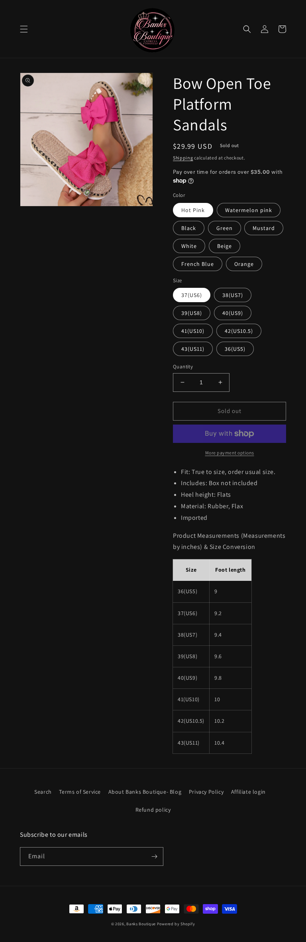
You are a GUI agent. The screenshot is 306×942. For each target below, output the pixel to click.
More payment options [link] (229, 453)
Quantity (183, 366)
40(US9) (232, 313)
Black (188, 228)
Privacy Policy (206, 791)
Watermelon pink (248, 210)
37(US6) (191, 295)
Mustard (264, 228)
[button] (24, 29)
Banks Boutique (141, 923)
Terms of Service (80, 791)
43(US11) (192, 348)
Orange (244, 263)
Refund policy (153, 809)
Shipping (183, 158)
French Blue (197, 263)
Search (43, 791)
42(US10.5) (239, 330)
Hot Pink (193, 210)
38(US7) (232, 295)
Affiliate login (248, 791)
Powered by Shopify (176, 923)
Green (224, 228)
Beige (224, 246)
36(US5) (235, 348)
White (189, 246)
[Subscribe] (154, 856)
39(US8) (191, 313)
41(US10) (192, 330)
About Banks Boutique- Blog (145, 791)
